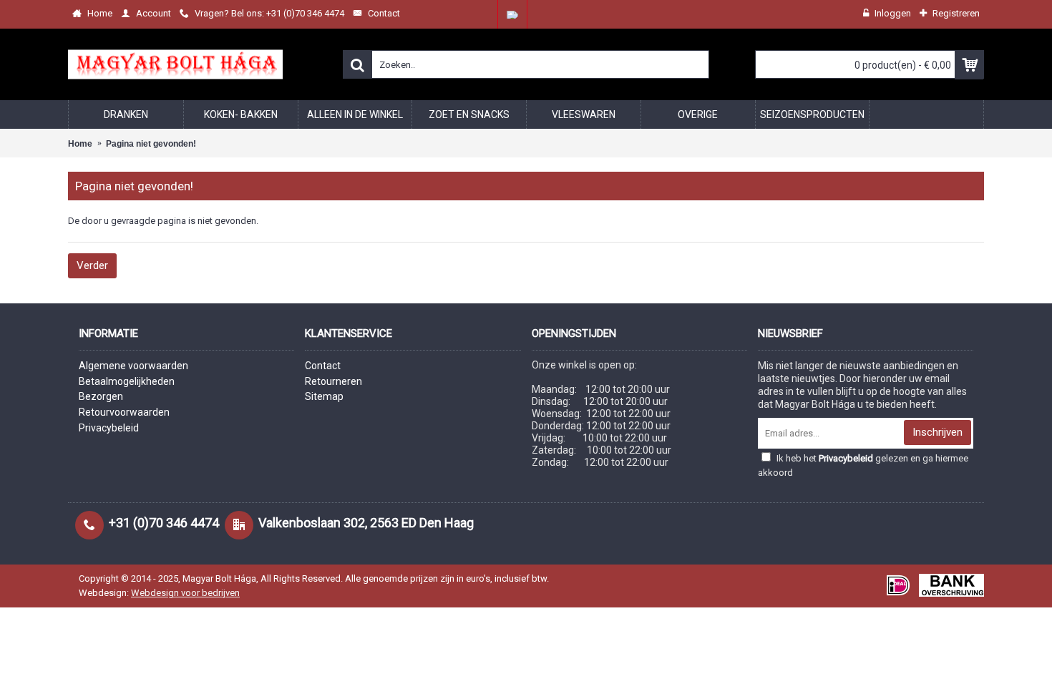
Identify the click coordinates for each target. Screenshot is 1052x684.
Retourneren (333, 381)
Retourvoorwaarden (124, 412)
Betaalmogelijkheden (127, 381)
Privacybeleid (109, 428)
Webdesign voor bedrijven (185, 592)
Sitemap (324, 396)
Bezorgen (101, 396)
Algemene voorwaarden (133, 365)
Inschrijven (937, 432)
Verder (92, 265)
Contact (323, 365)
